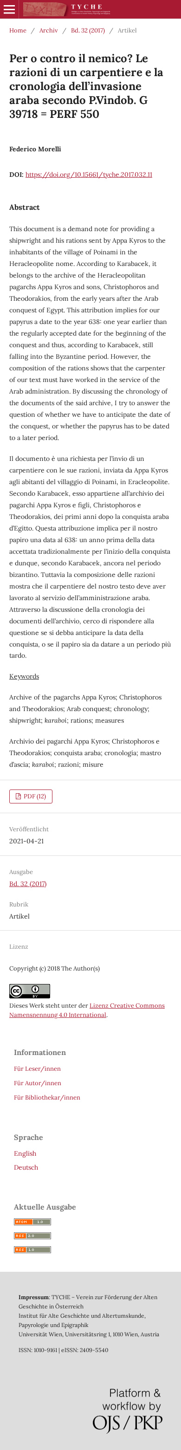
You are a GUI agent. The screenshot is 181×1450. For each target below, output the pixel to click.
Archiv (48, 30)
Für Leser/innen (37, 1069)
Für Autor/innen (37, 1083)
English (25, 1153)
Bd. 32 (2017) (88, 30)
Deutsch (26, 1167)
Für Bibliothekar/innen (47, 1097)
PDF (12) (34, 796)
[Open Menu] (9, 9)
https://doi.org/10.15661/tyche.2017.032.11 (89, 174)
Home (17, 30)
